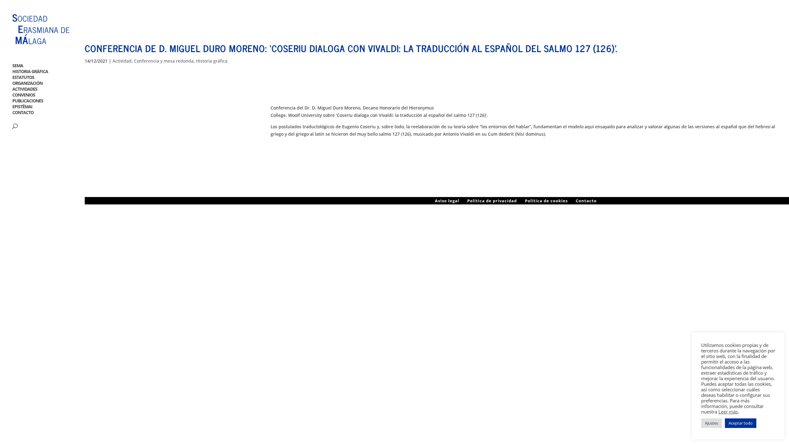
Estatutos (23, 78)
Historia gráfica (30, 73)
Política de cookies (546, 201)
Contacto (23, 114)
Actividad (122, 61)
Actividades (24, 90)
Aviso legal (447, 201)
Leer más (728, 411)
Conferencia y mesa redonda (164, 61)
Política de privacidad (492, 201)
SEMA (17, 67)
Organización (27, 84)
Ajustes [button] (711, 423)
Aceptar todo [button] (741, 423)
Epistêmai (22, 108)
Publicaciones (27, 102)
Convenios (23, 96)
